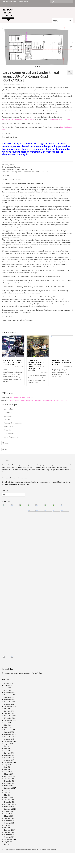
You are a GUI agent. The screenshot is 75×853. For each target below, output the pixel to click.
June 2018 (8, 767)
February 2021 (9, 711)
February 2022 (9, 695)
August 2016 (8, 811)
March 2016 (8, 816)
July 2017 (7, 790)
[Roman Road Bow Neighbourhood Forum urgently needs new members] (6, 506)
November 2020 (10, 718)
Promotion (7, 430)
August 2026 (8, 683)
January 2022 (9, 697)
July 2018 (7, 764)
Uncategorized (9, 433)
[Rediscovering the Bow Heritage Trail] (64, 506)
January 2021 (9, 713)
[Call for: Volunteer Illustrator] (31, 512)
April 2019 (8, 750)
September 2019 (10, 741)
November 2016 (10, 804)
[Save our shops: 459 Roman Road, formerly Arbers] (38, 346)
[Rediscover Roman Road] (15, 658)
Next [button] (71, 361)
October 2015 (9, 823)
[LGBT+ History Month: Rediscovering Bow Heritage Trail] (48, 512)
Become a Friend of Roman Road (23, 482)
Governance (8, 416)
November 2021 (10, 702)
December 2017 (10, 781)
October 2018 (9, 760)
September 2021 (10, 706)
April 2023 (8, 690)
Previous (4, 47)
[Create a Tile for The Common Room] (40, 506)
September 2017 (10, 788)
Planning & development (14, 84)
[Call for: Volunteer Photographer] (40, 512)
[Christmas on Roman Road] (64, 582)
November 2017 (10, 783)
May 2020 (7, 725)
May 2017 (7, 795)
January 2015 (9, 832)
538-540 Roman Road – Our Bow (22, 397)
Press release (8, 426)
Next (70, 47)
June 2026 (8, 685)
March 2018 (8, 774)
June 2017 (8, 792)
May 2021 (7, 709)
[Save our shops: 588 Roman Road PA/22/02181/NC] (56, 506)
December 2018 (10, 755)
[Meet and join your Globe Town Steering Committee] (62, 346)
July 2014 (7, 844)
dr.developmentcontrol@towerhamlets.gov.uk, (18, 119)
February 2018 (9, 776)
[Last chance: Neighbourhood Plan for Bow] (56, 512)
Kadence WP (53, 849)
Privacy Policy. (37, 673)
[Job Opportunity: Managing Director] (31, 506)
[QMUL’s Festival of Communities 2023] (23, 577)
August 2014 (8, 841)
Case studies (8, 409)
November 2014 (10, 834)
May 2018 (7, 769)
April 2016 (8, 813)
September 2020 (10, 720)
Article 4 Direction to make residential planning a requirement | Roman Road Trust (37, 400)
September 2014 (10, 839)
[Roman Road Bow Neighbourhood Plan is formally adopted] (48, 506)
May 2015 (7, 827)
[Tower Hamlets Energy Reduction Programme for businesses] (15, 506)
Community (8, 412)
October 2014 (9, 837)
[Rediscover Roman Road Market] (6, 658)
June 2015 (8, 825)
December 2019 (10, 734)
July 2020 (7, 723)
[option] (13, 361)
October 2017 (9, 785)
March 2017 (8, 797)
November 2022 (10, 692)
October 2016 (9, 806)
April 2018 (8, 771)
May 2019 (7, 748)
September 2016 (10, 809)
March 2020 (8, 727)
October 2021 (9, 704)
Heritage (7, 419)
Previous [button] (4, 361)
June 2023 (8, 688)
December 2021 (10, 699)
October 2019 (9, 739)
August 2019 (8, 743)
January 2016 (9, 818)
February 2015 (9, 830)
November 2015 (10, 820)
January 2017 (9, 799)
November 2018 (10, 757)
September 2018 (10, 762)
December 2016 (10, 802)
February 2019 (9, 753)
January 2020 (9, 732)
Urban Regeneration (11, 437)
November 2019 (10, 736)
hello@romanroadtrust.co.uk (60, 119)
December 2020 (10, 716)
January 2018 (9, 778)
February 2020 (9, 730)
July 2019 (7, 746)
